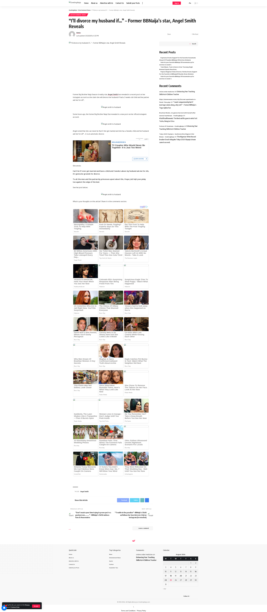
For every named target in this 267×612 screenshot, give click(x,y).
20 (181, 576)
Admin (78, 33)
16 (195, 571)
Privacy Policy (141, 610)
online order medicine (166, 91)
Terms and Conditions (128, 610)
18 (171, 576)
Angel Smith (113, 94)
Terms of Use (15, 607)
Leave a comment (144, 528)
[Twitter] (195, 596)
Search (194, 44)
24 (166, 580)
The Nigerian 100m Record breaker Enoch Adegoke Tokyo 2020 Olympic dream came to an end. (177, 139)
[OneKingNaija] (75, 3)
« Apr (164, 589)
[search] (186, 3)
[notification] (184, 3)
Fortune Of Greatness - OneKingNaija (171, 126)
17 (165, 576)
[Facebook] (192, 596)
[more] (142, 3)
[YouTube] (197, 596)
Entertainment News (78, 15)
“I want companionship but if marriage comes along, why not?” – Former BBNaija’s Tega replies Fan (177, 105)
